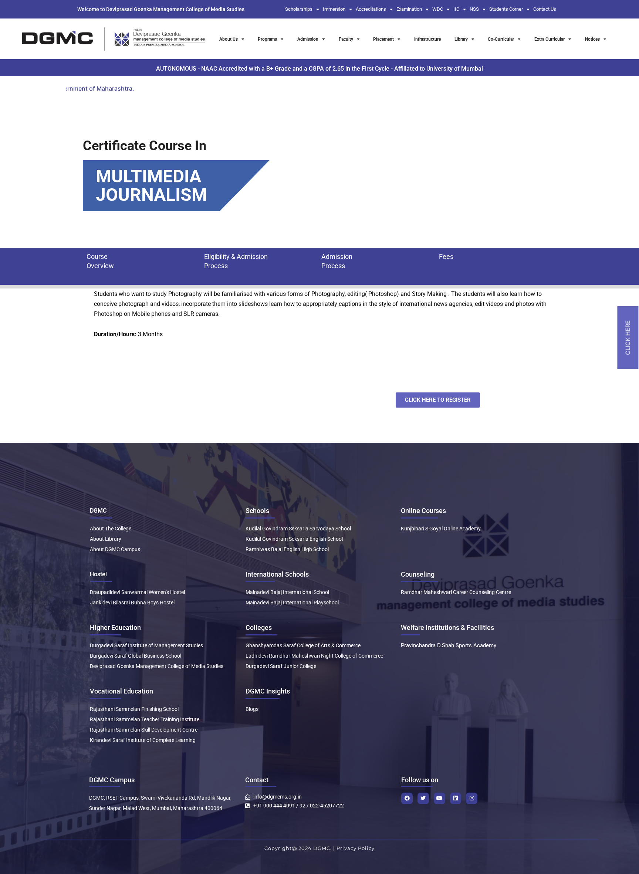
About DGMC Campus (115, 549)
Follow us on (419, 780)
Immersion (334, 9)
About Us (228, 39)
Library (461, 39)
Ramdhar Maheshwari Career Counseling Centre (456, 592)
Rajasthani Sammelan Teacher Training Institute (144, 719)
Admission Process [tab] (336, 261)
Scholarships (298, 9)
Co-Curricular (501, 39)
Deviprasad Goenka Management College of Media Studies (156, 666)
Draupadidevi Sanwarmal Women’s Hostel (137, 592)
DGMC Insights (268, 691)
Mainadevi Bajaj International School (287, 592)
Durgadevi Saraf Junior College (281, 666)
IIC (456, 9)
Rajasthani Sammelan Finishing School (134, 709)
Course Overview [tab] (100, 261)
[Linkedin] (456, 798)
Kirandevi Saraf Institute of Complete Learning (143, 740)
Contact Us (544, 9)
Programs (267, 39)
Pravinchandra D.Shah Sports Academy (448, 645)
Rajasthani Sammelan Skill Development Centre (143, 730)
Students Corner (506, 9)
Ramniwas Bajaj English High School (287, 549)
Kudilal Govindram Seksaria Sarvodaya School (298, 529)
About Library (105, 539)
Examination (409, 9)
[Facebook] (407, 798)
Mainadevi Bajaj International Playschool (292, 602)
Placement (383, 39)
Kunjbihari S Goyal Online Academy (441, 529)
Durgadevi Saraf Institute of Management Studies (146, 645)
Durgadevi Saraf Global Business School (135, 656)
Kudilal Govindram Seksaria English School (294, 539)
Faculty (346, 39)
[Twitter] (423, 798)
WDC (437, 9)
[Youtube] (439, 798)
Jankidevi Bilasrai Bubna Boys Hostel (132, 602)
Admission (307, 39)
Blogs (252, 709)
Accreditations (371, 9)
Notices (592, 39)
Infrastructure (427, 39)
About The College (110, 529)
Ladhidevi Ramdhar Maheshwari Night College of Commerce (314, 656)
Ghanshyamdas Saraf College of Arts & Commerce (303, 645)
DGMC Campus (112, 780)
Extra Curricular (549, 39)
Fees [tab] (446, 256)
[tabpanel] (321, 308)
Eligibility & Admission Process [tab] (236, 261)
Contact (256, 780)
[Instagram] (471, 798)
